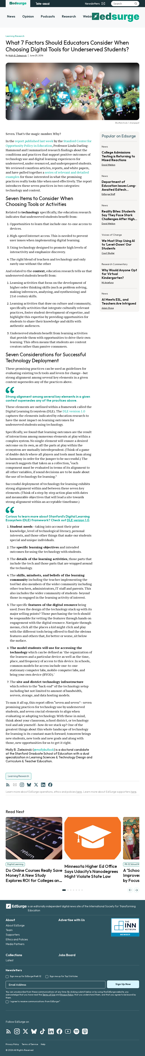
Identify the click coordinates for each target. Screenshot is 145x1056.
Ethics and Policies (17, 939)
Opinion (28, 16)
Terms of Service (30, 1044)
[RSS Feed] (8, 785)
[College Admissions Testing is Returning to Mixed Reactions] (119, 156)
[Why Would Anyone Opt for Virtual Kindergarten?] (119, 274)
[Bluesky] (29, 785)
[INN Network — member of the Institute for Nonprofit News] (125, 927)
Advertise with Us (71, 920)
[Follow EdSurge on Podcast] (85, 1031)
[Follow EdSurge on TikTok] (42, 1031)
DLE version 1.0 (74, 411)
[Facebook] (50, 785)
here (79, 791)
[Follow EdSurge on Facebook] (59, 1031)
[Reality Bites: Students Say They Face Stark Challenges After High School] (119, 215)
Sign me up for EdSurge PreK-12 (25, 976)
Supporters (13, 934)
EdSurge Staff (108, 194)
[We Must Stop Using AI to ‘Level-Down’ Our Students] (119, 244)
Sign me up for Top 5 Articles (64, 976)
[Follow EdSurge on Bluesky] (34, 1031)
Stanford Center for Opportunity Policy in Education (49, 143)
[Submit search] (136, 3)
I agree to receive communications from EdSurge (35, 1001)
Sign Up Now (123, 984)
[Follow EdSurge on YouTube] (68, 1031)
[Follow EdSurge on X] (25, 1031)
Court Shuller (108, 253)
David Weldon (108, 164)
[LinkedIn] (43, 785)
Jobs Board (67, 955)
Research (69, 16)
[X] (36, 785)
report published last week (34, 141)
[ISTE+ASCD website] (42, 3)
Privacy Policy (66, 994)
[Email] (15, 785)
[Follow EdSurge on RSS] (8, 1031)
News (11, 16)
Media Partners (15, 944)
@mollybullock (44, 750)
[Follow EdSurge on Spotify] (76, 1031)
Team (9, 930)
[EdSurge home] (18, 3)
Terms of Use (48, 994)
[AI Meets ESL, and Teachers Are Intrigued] (119, 299)
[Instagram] (22, 785)
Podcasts (48, 16)
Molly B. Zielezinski (17, 55)
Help (43, 1044)
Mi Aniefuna (108, 282)
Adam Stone (108, 308)
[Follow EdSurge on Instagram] (17, 1031)
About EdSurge (15, 925)
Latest (9, 960)
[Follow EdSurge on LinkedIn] (51, 1031)
